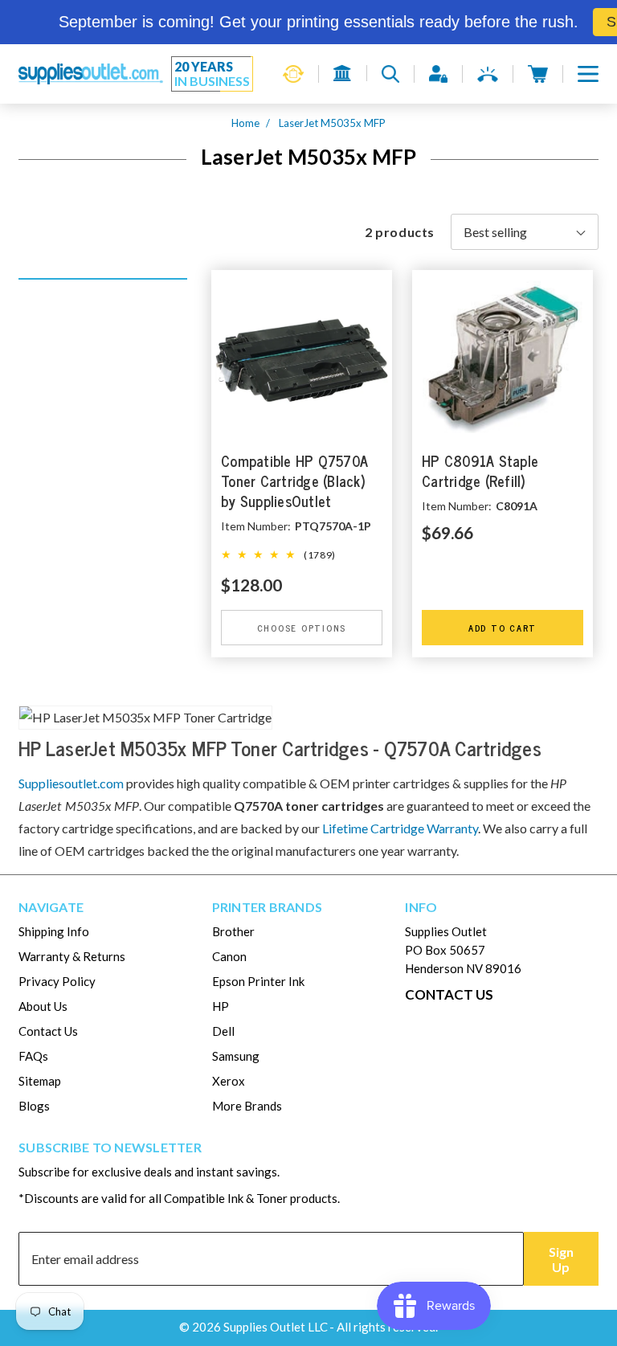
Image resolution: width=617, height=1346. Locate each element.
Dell (223, 1031)
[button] (588, 74)
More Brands (247, 1105)
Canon (229, 956)
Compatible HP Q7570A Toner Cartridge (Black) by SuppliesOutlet (294, 482)
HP (220, 1006)
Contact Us (48, 1031)
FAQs (33, 1056)
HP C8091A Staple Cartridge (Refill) (480, 472)
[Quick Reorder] (293, 74)
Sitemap (39, 1081)
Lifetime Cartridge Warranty (400, 828)
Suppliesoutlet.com (71, 783)
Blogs (34, 1105)
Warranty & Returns (71, 956)
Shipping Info (53, 931)
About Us (42, 1006)
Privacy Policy (57, 981)
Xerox (228, 1081)
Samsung (235, 1056)
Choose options (302, 627)
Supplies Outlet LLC (275, 1326)
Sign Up (561, 1259)
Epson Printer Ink (258, 981)
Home (245, 123)
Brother (233, 931)
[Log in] (438, 74)
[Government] (342, 73)
